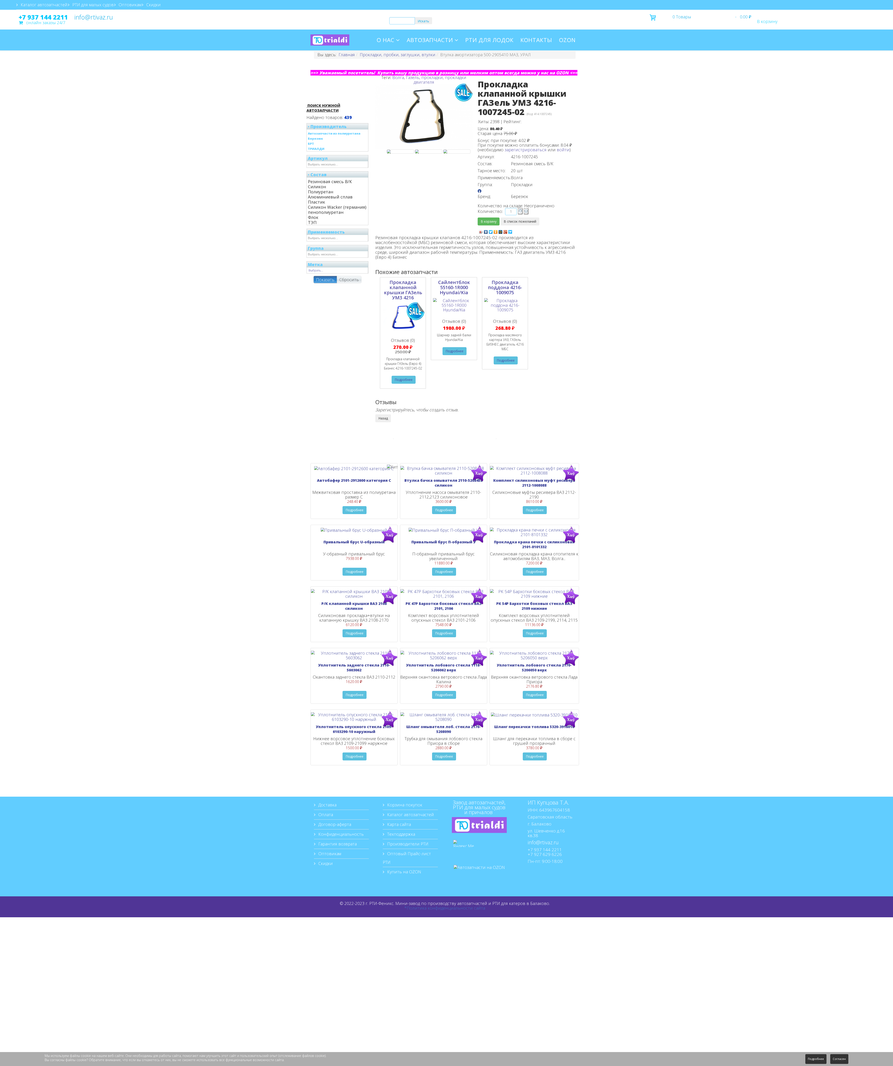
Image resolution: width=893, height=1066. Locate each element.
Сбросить (349, 279)
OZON (567, 40)
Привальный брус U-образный (354, 542)
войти (563, 149)
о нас (385, 40)
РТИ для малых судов (92, 4)
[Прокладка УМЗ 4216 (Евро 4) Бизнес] (428, 151)
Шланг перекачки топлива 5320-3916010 (534, 726)
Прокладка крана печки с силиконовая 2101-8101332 (534, 544)
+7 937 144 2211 (43, 17)
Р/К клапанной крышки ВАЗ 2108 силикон (354, 606)
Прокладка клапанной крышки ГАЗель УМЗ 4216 (403, 290)
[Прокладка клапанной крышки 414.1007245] (456, 151)
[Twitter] (490, 231)
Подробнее (404, 379)
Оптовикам (129, 4)
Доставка (327, 805)
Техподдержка (400, 834)
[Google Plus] (505, 231)
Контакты (536, 40)
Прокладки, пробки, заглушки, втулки (397, 54)
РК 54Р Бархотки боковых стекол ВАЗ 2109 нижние (534, 606)
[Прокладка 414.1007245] (400, 151)
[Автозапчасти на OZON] (479, 874)
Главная (347, 54)
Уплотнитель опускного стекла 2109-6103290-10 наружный (354, 729)
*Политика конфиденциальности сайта (444, 908)
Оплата (325, 814)
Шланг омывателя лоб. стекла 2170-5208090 (443, 729)
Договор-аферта (334, 824)
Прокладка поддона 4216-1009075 (505, 287)
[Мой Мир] (500, 231)
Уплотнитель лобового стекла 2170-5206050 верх (534, 668)
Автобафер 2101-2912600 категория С (354, 480)
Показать (325, 279)
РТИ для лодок (489, 40)
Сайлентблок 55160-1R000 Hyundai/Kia (454, 287)
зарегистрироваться (525, 149)
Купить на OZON (403, 872)
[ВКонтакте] (485, 231)
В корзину (767, 21)
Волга (398, 77)
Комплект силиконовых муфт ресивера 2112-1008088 (534, 483)
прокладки (432, 77)
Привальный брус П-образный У (443, 542)
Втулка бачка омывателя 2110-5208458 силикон (443, 483)
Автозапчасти (430, 40)
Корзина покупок (404, 805)
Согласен (839, 1059)
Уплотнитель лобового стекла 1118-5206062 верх (443, 668)
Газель (412, 77)
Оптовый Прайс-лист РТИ (407, 858)
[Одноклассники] (495, 231)
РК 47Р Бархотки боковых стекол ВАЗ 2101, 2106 (444, 606)
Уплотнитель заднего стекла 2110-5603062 (354, 668)
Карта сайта (398, 824)
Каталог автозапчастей (43, 4)
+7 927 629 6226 (545, 854)
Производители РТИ (407, 844)
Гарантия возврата (337, 844)
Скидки (153, 4)
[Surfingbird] (510, 231)
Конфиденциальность (340, 834)
